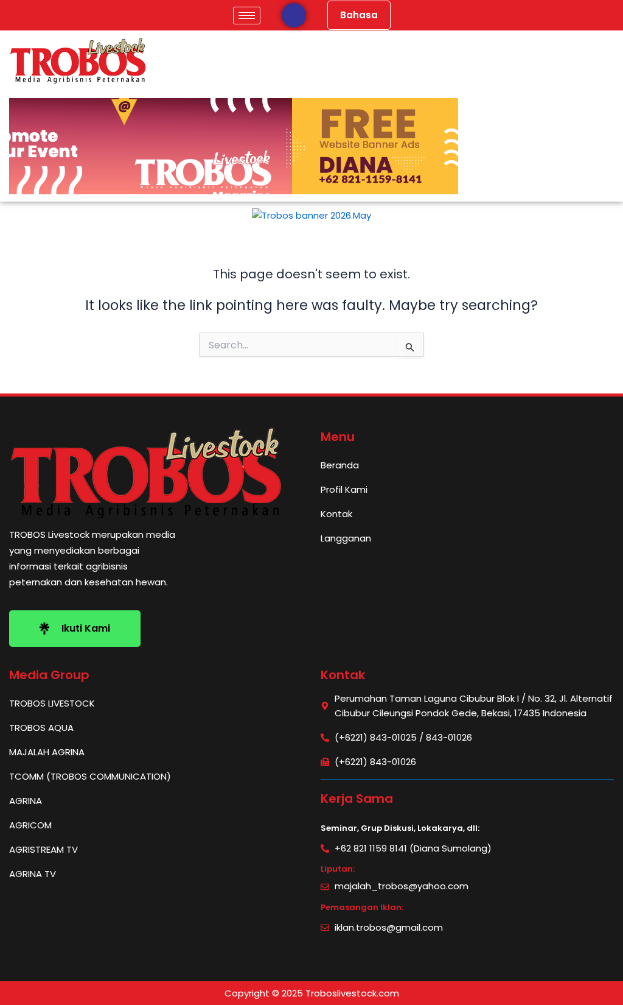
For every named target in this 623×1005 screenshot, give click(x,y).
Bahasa (359, 15)
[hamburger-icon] (246, 15)
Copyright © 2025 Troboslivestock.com (311, 993)
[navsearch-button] (294, 15)
